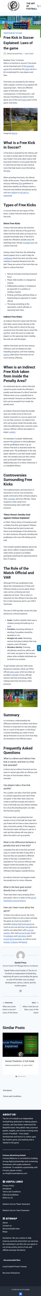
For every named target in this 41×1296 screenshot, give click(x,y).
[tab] (16, 1076)
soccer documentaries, (12, 939)
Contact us (7, 1226)
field (15, 859)
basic (24, 100)
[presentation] (20, 1045)
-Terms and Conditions (12, 1096)
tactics (6, 355)
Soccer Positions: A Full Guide (19, 1061)
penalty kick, (29, 243)
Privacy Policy (8, 1186)
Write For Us (8, 1198)
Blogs (5, 1232)
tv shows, (14, 942)
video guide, (14, 672)
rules (27, 69)
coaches (11, 499)
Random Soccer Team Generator (16, 1210)
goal (32, 327)
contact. (12, 432)
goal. (9, 626)
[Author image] (4, 53)
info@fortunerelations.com (16, 1173)
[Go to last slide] (7, 1054)
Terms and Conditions (12, 1192)
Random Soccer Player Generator (16, 1204)
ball (4, 333)
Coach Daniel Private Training (15, 1266)
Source (14, 133)
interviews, (21, 936)
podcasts (10, 936)
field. (8, 171)
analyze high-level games (21, 924)
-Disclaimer (7, 1090)
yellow (14, 192)
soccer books (24, 933)
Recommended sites (11, 1229)
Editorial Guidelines (11, 1195)
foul (26, 85)
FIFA (20, 183)
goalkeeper (8, 258)
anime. (24, 942)
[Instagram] (20, 1293)
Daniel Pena (18, 54)
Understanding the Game (12, 33)
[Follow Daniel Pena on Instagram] (20, 991)
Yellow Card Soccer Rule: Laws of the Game (30, 1008)
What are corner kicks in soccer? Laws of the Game (10, 1008)
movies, (6, 942)
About (5, 1222)
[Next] (34, 1054)
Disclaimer (7, 1189)
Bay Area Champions (11, 1273)
